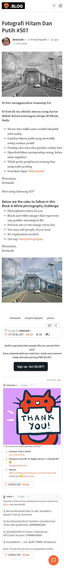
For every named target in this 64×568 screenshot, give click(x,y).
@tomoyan (28, 476)
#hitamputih (36, 171)
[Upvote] (5, 334)
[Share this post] (55, 325)
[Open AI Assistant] (53, 560)
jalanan (50, 318)
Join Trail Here (16, 454)
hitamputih (15, 318)
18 (40, 334)
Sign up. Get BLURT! (30, 366)
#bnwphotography (30, 239)
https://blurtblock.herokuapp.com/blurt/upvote (31, 472)
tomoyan (10, 385)
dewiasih (18, 39)
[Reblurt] (49, 325)
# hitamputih (39, 39)
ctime (9, 496)
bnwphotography (34, 318)
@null (6, 504)
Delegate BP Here (17, 465)
